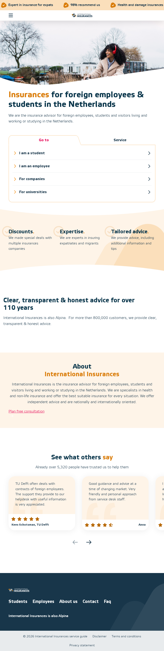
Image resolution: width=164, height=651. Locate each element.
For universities (33, 192)
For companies (32, 179)
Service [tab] (120, 140)
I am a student (32, 153)
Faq (107, 601)
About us (68, 601)
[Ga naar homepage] (82, 15)
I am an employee (34, 166)
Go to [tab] (44, 140)
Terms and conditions (126, 637)
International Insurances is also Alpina (38, 616)
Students (18, 601)
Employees (43, 601)
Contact (91, 601)
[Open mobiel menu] (11, 15)
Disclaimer (99, 637)
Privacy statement (82, 645)
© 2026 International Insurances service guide (55, 637)
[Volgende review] (89, 542)
